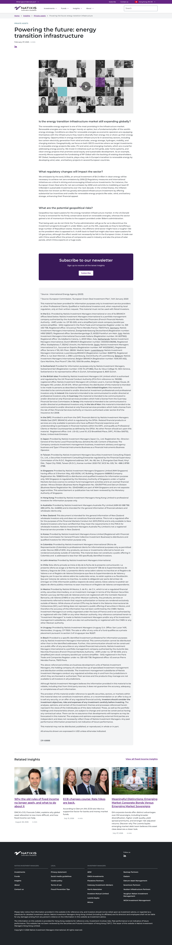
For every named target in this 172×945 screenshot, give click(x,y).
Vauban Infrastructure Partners (136, 889)
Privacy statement (59, 872)
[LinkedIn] (124, 855)
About (88, 8)
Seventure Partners (131, 885)
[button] (86, 86)
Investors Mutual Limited (98, 894)
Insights (76, 8)
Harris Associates (94, 889)
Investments (49, 8)
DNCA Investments (95, 876)
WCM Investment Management (136, 900)
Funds (63, 8)
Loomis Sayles (93, 898)
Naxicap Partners (130, 872)
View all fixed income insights (142, 759)
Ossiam (126, 876)
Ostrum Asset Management (135, 881)
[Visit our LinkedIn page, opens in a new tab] (15, 47)
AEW (89, 872)
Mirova (90, 902)
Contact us (124, 2)
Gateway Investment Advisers (100, 885)
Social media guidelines (61, 876)
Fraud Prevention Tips (60, 889)
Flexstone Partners (95, 881)
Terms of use (56, 885)
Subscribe (112, 2)
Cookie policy (56, 881)
